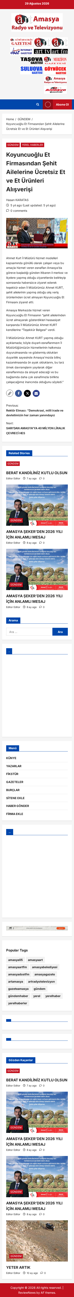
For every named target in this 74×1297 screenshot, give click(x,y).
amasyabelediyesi (44, 967)
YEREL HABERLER (32, 144)
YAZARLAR (13, 766)
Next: (35, 428)
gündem (39, 988)
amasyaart (35, 960)
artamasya (15, 981)
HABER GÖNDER (17, 806)
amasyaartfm (17, 967)
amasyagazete (45, 974)
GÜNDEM (12, 144)
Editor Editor (13, 478)
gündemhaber (18, 996)
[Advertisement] (37, 695)
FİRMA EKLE (14, 814)
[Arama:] (29, 632)
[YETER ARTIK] (37, 1241)
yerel (36, 996)
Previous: (34, 410)
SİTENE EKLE (15, 798)
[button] (9, 393)
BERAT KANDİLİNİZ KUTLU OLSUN (36, 473)
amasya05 (15, 960)
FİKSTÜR (12, 774)
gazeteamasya (18, 988)
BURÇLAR (13, 790)
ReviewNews (27, 1292)
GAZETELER (14, 782)
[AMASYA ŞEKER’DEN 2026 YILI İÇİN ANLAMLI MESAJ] (37, 505)
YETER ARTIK (18, 1267)
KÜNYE (11, 758)
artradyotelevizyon (41, 981)
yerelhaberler (17, 1003)
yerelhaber (53, 996)
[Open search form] (37, 104)
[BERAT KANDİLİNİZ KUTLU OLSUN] (37, 463)
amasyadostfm (18, 974)
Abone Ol (62, 104)
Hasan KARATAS (17, 200)
